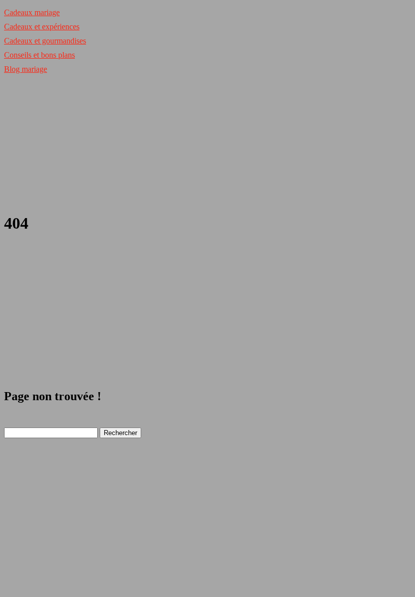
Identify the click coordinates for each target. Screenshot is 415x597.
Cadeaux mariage (32, 12)
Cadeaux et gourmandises (45, 40)
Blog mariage (25, 69)
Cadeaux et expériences (41, 26)
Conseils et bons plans (39, 55)
